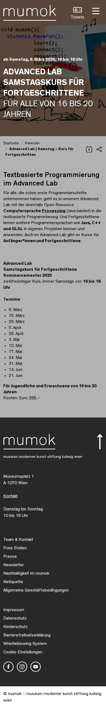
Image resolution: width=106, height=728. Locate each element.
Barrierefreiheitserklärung (27, 635)
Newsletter (13, 565)
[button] (77, 14)
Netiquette (13, 582)
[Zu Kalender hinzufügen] (89, 149)
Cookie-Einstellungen (22, 652)
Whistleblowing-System (25, 643)
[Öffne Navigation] (95, 10)
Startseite (11, 143)
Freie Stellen (15, 548)
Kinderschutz (15, 627)
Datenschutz (15, 618)
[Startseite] (29, 12)
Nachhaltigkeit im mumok (26, 573)
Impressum (13, 610)
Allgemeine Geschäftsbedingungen (36, 590)
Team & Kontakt (18, 539)
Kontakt (10, 496)
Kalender (32, 143)
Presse (10, 556)
